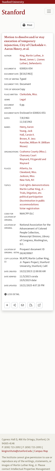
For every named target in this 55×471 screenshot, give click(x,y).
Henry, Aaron (27, 127)
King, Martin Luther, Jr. (32, 55)
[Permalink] (39, 305)
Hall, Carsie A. (27, 134)
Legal (23, 99)
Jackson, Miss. (27, 176)
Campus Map (41, 451)
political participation (31, 196)
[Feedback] (22, 305)
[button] (15, 305)
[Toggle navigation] (49, 11)
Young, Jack (26, 130)
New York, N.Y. (27, 180)
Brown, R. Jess (27, 138)
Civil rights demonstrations (34, 185)
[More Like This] (30, 305)
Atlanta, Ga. (26, 168)
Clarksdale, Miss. (29, 94)
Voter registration (29, 208)
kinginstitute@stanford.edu (17, 451)
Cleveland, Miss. (28, 172)
